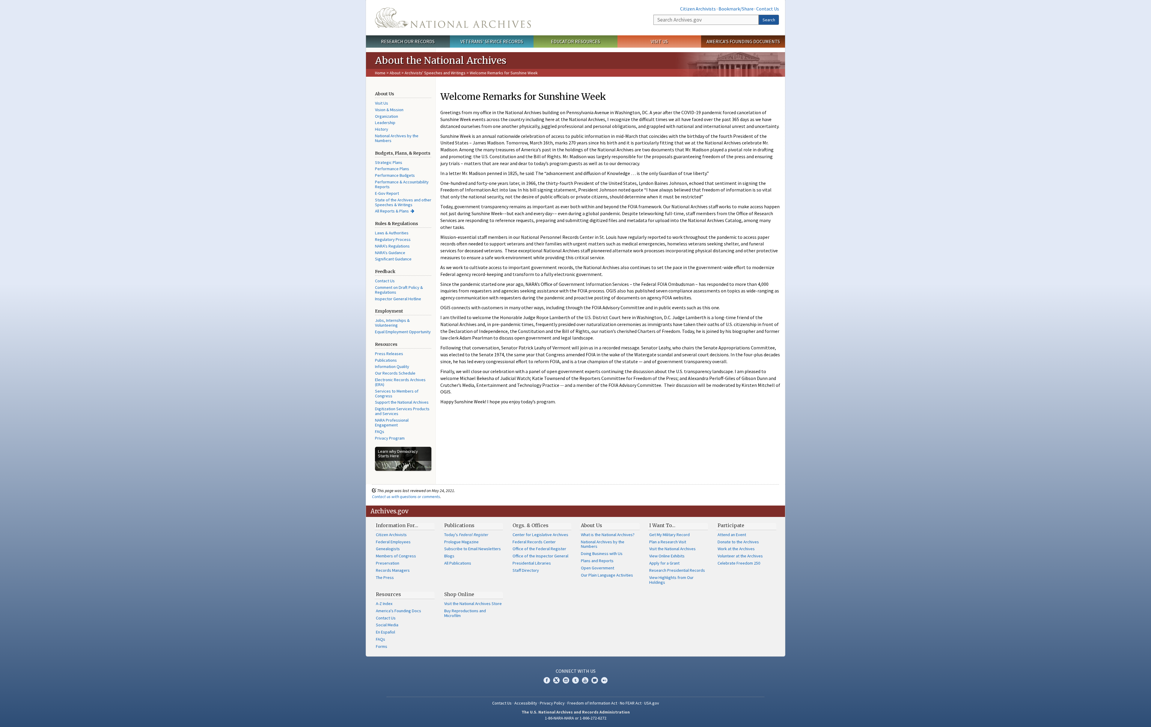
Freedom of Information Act (592, 703)
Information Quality (392, 366)
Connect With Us (576, 671)
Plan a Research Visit (667, 542)
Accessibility (525, 703)
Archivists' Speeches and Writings (435, 73)
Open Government (597, 568)
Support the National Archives (402, 402)
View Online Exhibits (667, 556)
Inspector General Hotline (398, 298)
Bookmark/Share (736, 9)
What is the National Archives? (608, 534)
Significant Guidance (393, 259)
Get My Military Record (669, 534)
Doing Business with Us (602, 553)
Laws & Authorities (392, 233)
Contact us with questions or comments (406, 496)
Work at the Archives (736, 548)
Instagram (566, 680)
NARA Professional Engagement (392, 422)
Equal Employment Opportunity (403, 331)
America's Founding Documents (743, 41)
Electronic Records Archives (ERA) (400, 382)
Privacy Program (390, 438)
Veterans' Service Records (491, 41)
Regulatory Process (393, 239)
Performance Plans (392, 168)
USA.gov (651, 703)
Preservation (387, 563)
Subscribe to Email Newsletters (472, 548)
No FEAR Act (630, 703)
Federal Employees (393, 542)
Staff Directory (526, 570)
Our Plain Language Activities (607, 575)
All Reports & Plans (392, 211)
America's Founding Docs (398, 610)
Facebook (546, 680)
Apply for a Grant (664, 563)
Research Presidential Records (677, 570)
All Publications (457, 563)
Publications (386, 360)
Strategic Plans (388, 162)
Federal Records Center (534, 542)
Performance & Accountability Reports (402, 184)
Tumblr (575, 680)
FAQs (379, 431)
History (381, 129)
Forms (381, 646)
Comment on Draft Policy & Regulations (399, 290)
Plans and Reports (597, 560)
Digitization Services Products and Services (402, 411)
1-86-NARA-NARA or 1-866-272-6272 (575, 718)
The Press (385, 577)
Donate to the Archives (738, 542)
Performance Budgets (395, 175)
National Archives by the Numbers (396, 138)
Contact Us (767, 9)
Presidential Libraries (532, 563)
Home (380, 73)
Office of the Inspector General (540, 556)
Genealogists (388, 548)
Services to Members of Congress (396, 393)
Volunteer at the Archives (740, 556)
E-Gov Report (387, 193)
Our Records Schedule (395, 373)
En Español (385, 632)
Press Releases (389, 353)
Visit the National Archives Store (473, 603)
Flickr (604, 680)
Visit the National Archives (672, 548)
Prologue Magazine (461, 542)
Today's (466, 534)
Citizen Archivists (698, 9)
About (395, 73)
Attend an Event (732, 534)
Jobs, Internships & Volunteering (392, 323)
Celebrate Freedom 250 (739, 563)
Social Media (387, 625)
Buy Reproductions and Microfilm (465, 613)
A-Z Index (384, 603)
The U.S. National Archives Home (453, 17)
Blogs (449, 556)
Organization (386, 116)
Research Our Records (408, 41)
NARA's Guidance (390, 252)
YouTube (585, 680)
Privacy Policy (552, 703)
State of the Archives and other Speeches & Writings (403, 202)
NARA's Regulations (392, 246)
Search (769, 19)
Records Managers (393, 570)
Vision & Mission (389, 109)
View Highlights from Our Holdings (671, 580)
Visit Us (659, 41)
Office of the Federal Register (539, 548)
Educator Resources (575, 41)
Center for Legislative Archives (540, 534)
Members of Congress (396, 556)
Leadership (385, 122)
